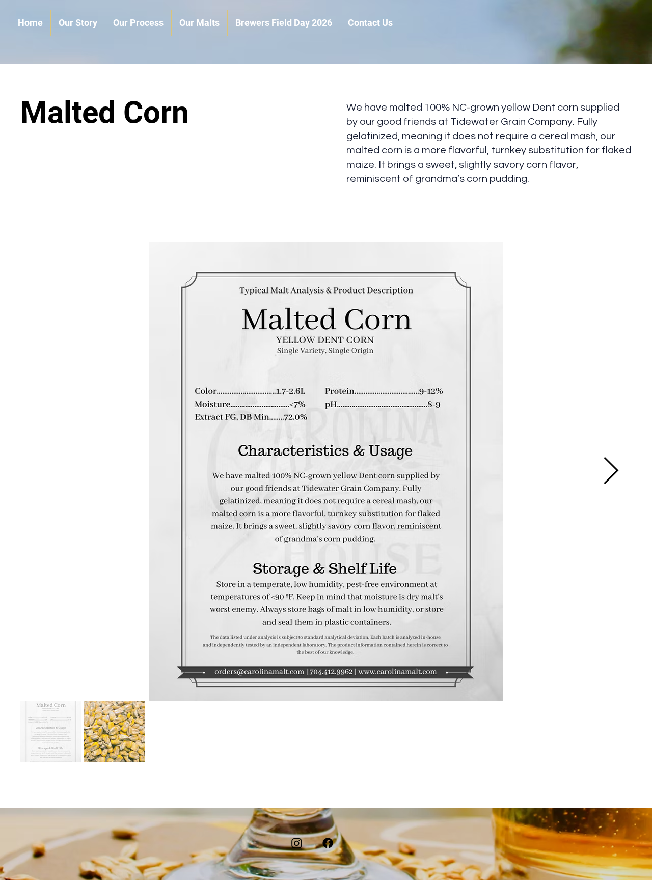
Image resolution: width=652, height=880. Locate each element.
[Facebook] (328, 843)
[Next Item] (610, 472)
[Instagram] (297, 843)
